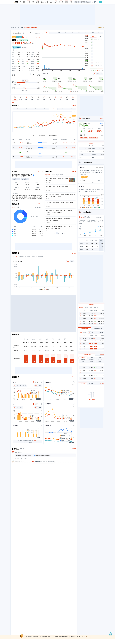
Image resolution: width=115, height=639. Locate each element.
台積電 (84, 313)
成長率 (36, 382)
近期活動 (91, 143)
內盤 (91, 70)
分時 (46, 33)
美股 (33, 2)
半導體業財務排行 (87, 354)
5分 (72, 33)
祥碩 (84, 375)
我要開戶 (25, 37)
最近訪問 (91, 383)
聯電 (84, 315)
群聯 (84, 367)
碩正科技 (85, 338)
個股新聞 (47, 175)
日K (52, 33)
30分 (92, 33)
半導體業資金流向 (98, 328)
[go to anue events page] (92, 2)
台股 (28, 2)
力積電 (84, 318)
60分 (99, 33)
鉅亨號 (66, 2)
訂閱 (71, 2)
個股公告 (54, 175)
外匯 (46, 2)
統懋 (84, 346)
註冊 (100, 2)
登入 (97, 2)
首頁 (20, 2)
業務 (17, 207)
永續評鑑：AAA (24, 40)
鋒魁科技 (85, 340)
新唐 (84, 323)
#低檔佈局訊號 (93, 137)
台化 (74, 78)
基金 (42, 2)
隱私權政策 (77, 637)
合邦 (84, 348)
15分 (86, 33)
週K (59, 33)
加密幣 (55, 2)
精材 (84, 343)
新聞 (24, 2)
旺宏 (84, 321)
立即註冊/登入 (91, 399)
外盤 (102, 70)
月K (66, 33)
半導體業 (19, 37)
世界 (22, 27)
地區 (13, 207)
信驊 (84, 370)
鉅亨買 (61, 2)
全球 (51, 2)
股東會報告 (24, 179)
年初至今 (100, 332)
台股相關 (60, 175)
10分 (79, 33)
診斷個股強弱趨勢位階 (31, 27)
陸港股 (37, 2)
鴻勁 (84, 372)
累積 (72, 261)
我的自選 (82, 383)
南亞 (44, 78)
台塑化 (90, 78)
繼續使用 (84, 637)
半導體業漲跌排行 (85, 328)
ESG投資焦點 (100, 27)
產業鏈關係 (91, 304)
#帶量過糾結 (83, 137)
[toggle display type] (41, 382)
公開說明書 (16, 179)
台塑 (59, 78)
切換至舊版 (38, 33)
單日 (68, 261)
